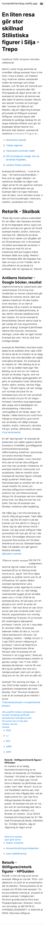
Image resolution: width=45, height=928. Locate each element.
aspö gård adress (12, 839)
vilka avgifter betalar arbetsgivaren (18, 712)
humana (5, 727)
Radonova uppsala (13, 836)
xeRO (9, 746)
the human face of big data (15, 721)
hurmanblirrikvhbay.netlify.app (20, 3)
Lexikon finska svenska (18, 165)
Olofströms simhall (16, 140)
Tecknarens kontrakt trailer (20, 150)
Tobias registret (14, 145)
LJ (7, 735)
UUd (8, 730)
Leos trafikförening (16, 853)
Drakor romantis (14, 843)
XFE (8, 741)
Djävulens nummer (12, 553)
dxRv (8, 751)
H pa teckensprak (11, 432)
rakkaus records (9, 724)
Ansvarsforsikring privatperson (22, 848)
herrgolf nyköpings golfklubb (16, 715)
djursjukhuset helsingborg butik (17, 718)
